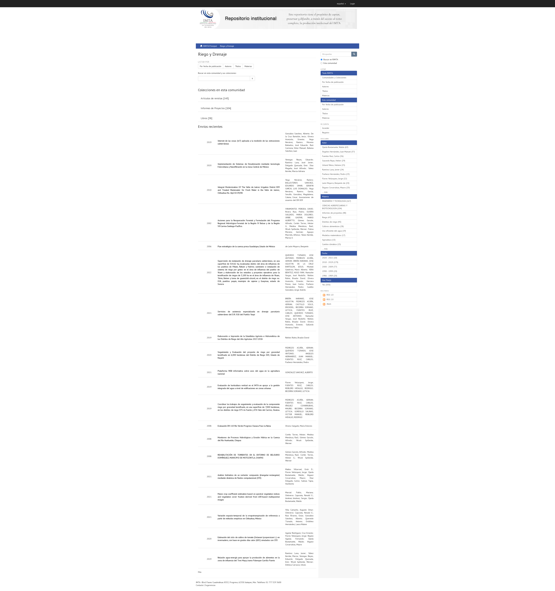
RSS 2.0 (330, 299)
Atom (329, 304)
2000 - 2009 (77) (329, 266)
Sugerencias (210, 585)
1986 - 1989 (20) (329, 275)
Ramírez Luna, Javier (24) (333, 169)
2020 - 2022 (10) (329, 257)
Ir (252, 78)
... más (325, 192)
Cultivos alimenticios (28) (333, 226)
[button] (341, 3)
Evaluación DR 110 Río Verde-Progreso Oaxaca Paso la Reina (244, 426)
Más (199, 572)
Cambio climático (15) (331, 244)
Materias (248, 66)
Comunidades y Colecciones (334, 77)
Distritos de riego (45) (331, 222)
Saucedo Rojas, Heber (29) (333, 160)
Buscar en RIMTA (330, 59)
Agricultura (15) (328, 239)
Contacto (199, 585)
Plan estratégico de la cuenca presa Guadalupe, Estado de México (246, 246)
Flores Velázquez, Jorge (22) (334, 178)
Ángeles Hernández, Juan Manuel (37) (338, 151)
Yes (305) (326, 284)
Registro (325, 132)
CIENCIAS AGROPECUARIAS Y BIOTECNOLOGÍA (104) (334, 207)
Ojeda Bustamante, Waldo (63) (335, 147)
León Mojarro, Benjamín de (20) (335, 183)
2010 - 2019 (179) (330, 262)
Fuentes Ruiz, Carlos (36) (333, 156)
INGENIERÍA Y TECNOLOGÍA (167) (336, 201)
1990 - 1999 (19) (329, 271)
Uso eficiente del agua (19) (334, 231)
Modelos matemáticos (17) (333, 235)
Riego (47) (326, 217)
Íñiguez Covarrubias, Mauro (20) (336, 187)
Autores (228, 66)
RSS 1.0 (330, 294)
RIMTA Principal (210, 46)
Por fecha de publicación (210, 66)
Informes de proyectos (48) (334, 213)
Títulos (238, 66)
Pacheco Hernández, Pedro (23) (336, 174)
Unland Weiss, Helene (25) (333, 165)
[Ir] (354, 54)
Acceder (325, 128)
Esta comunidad (330, 63)
